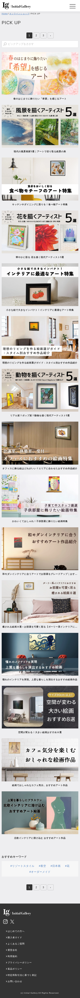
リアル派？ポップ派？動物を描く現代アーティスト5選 (40, 415)
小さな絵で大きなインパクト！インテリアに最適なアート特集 (40, 310)
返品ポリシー (15, 969)
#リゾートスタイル (22, 865)
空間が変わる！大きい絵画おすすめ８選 (40, 732)
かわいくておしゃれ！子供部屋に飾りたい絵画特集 (40, 521)
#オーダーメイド (40, 871)
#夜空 (42, 865)
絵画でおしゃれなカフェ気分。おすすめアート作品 (40, 785)
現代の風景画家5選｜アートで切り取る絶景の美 (40, 151)
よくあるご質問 (16, 943)
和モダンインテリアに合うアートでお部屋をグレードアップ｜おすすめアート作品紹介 (39, 574)
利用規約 (12, 956)
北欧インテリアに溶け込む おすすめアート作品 (40, 838)
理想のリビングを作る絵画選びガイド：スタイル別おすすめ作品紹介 (39, 362)
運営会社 (12, 950)
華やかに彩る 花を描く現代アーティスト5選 (40, 257)
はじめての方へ (16, 931)
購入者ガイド (15, 937)
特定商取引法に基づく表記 (22, 975)
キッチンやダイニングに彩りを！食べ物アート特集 (41, 204)
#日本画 (56, 865)
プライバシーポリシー (20, 962)
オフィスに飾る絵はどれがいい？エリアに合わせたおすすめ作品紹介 (39, 468)
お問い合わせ (15, 981)
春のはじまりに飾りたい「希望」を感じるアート (40, 98)
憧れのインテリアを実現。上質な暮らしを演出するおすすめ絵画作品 (39, 679)
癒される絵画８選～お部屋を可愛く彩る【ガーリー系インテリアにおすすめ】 (39, 626)
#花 (67, 865)
